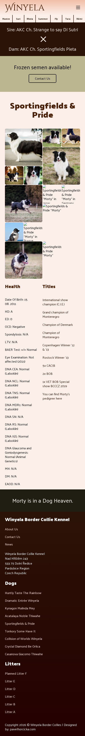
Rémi (79, 19)
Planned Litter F (16, 673)
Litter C (10, 696)
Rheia (30, 19)
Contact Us (42, 78)
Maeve (6, 19)
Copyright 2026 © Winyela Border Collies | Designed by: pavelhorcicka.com (41, 727)
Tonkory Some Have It (20, 631)
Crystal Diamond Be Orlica (22, 646)
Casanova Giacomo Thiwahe (24, 654)
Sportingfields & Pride (20, 623)
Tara (67, 19)
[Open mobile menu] (78, 7)
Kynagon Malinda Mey (20, 608)
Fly (56, 19)
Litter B (10, 704)
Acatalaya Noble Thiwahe (22, 616)
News (9, 544)
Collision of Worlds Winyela (23, 639)
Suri (18, 19)
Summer (43, 19)
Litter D (10, 689)
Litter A (10, 712)
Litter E (10, 681)
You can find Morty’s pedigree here (56, 396)
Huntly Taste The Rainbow (23, 593)
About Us (11, 529)
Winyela (24, 8)
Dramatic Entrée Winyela (22, 600)
